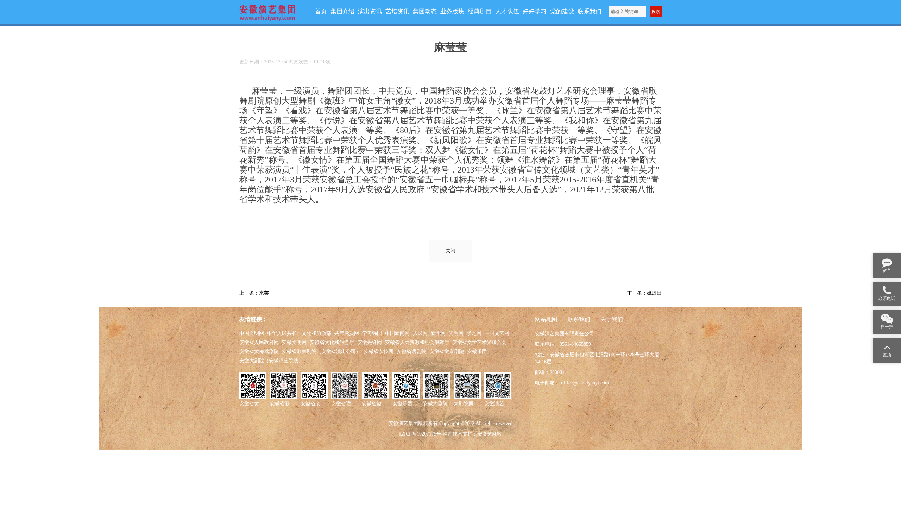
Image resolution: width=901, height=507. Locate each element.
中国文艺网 (497, 333)
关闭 (450, 251)
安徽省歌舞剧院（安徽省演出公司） (321, 351)
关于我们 (611, 319)
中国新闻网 (397, 333)
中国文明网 (251, 333)
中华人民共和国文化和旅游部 (299, 333)
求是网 (474, 333)
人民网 (420, 333)
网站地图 (546, 319)
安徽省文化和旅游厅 (332, 342)
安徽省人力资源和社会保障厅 (417, 342)
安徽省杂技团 (378, 351)
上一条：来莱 (254, 293)
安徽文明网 (294, 342)
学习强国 (372, 333)
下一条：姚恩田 (644, 293)
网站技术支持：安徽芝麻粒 (472, 434)
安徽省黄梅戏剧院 (259, 351)
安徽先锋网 (369, 342)
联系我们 (579, 319)
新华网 (438, 333)
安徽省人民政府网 (259, 342)
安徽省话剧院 (411, 351)
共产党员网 (346, 333)
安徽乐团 (477, 351)
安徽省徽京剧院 (446, 351)
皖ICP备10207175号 (420, 434)
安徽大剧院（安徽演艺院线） (271, 360)
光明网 (456, 333)
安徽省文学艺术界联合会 (479, 342)
